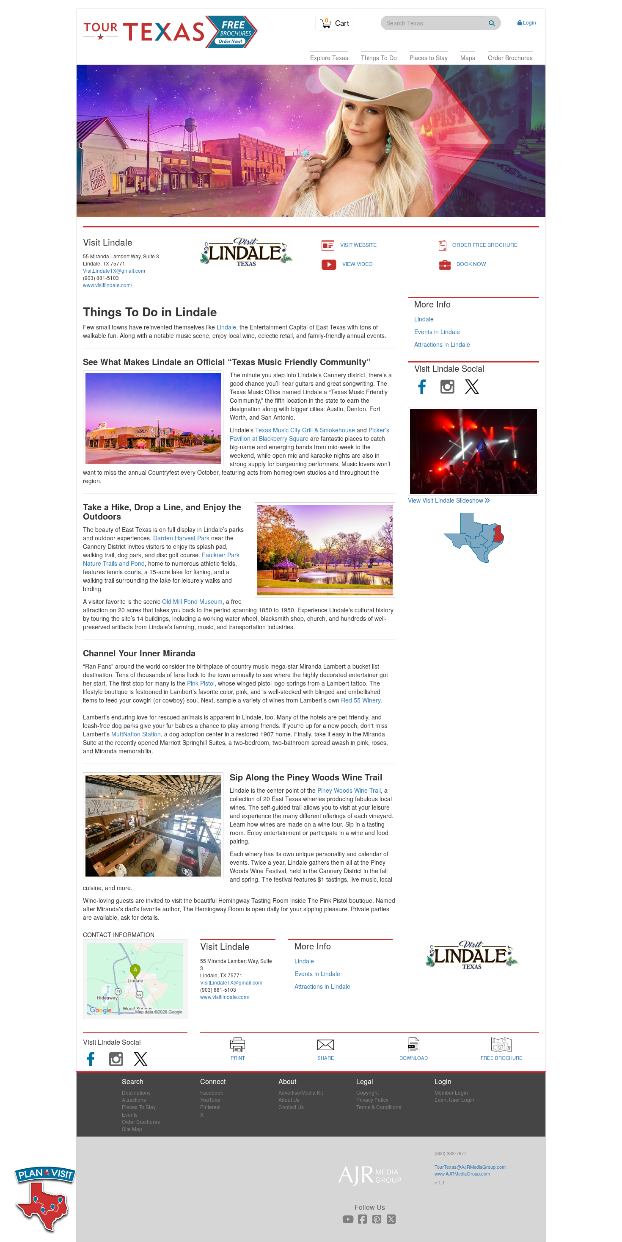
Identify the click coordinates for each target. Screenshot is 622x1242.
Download (413, 1057)
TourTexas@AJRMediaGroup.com (470, 1166)
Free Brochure (502, 1057)
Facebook (211, 1092)
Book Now (471, 263)
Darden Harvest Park (181, 538)
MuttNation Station (136, 734)
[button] (329, 57)
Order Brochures (141, 1121)
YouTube (210, 1099)
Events (130, 1114)
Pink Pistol (201, 683)
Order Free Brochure (484, 244)
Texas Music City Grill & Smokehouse (305, 430)
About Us (289, 1099)
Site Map (132, 1128)
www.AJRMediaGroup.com (462, 1173)
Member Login (451, 1092)
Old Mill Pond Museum (192, 601)
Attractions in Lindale (442, 344)
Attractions (134, 1099)
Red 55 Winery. (361, 700)
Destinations (136, 1092)
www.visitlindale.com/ (107, 284)
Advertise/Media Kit (300, 1092)
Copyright (367, 1092)
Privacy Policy (372, 1099)
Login (529, 22)
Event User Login (454, 1099)
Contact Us (291, 1106)
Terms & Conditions (378, 1106)
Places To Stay (139, 1106)
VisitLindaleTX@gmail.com (114, 270)
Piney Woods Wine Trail (349, 790)
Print (238, 1057)
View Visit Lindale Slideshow (445, 500)
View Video (357, 263)
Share (325, 1057)
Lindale (226, 327)
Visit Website (358, 244)
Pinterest (210, 1106)
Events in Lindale (437, 331)
